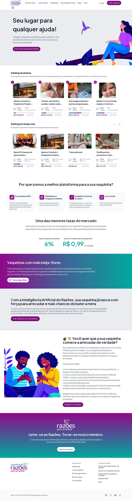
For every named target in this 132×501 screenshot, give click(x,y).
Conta (102, 3)
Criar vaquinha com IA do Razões (25, 319)
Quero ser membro (66, 449)
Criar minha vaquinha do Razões (26, 49)
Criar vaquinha (114, 3)
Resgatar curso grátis (73, 405)
